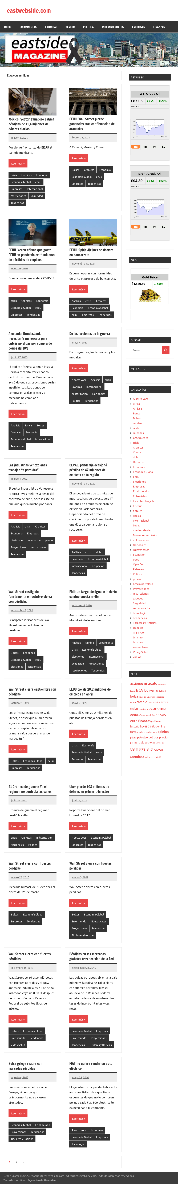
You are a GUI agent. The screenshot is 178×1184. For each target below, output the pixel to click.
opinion (163, 731)
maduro (141, 731)
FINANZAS (159, 27)
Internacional (35, 188)
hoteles (137, 510)
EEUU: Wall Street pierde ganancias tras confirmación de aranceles (92, 124)
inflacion (155, 726)
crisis (14, 175)
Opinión (138, 564)
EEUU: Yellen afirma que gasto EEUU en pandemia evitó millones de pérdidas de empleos (32, 254)
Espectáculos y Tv (144, 501)
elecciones (17, 666)
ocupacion (34, 540)
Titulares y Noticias (83, 935)
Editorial (51, 27)
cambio (89, 642)
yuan (158, 756)
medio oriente (142, 530)
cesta (136, 428)
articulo (150, 683)
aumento (161, 683)
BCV (140, 690)
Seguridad (37, 195)
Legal (136, 525)
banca (132, 690)
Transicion (139, 632)
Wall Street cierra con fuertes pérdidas (30, 866)
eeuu (38, 181)
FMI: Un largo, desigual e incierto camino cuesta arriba (93, 594)
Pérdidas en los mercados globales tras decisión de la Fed (92, 956)
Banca (28, 425)
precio (49, 540)
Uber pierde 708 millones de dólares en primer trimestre (89, 789)
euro (133, 720)
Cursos (137, 452)
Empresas (16, 188)
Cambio (70, 27)
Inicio (7, 27)
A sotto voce (79, 379)
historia (137, 505)
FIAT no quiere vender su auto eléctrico (90, 1066)
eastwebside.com (29, 10)
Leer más (17, 163)
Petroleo (138, 569)
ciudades (138, 432)
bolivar (149, 690)
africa (136, 403)
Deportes (138, 462)
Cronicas (26, 175)
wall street (150, 757)
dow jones (143, 709)
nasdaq (149, 732)
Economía (42, 175)
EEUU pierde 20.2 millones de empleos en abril (90, 692)
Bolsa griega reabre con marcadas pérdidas (25, 1066)
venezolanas (140, 647)
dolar (134, 708)
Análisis (76, 300)
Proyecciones (18, 547)
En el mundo (79, 921)
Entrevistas (140, 496)
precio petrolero (143, 583)
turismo (138, 637)
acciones (136, 683)
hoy (142, 726)
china (150, 702)
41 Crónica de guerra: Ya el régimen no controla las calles (31, 789)
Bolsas (75, 169)
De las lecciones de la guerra (89, 333)
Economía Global (21, 181)
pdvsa (133, 737)
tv (163, 742)
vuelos (137, 656)
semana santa (141, 608)
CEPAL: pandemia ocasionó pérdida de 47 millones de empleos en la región (88, 470)
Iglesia (137, 515)
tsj (159, 742)
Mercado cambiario (144, 535)
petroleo (142, 737)
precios (133, 742)
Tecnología (78, 1144)
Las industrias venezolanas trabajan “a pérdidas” (28, 468)
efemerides (144, 715)
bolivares (161, 690)
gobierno (156, 721)
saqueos (138, 598)
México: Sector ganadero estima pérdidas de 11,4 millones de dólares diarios (31, 124)
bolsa (134, 696)
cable (133, 702)
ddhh (99, 552)
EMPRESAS (138, 27)
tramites (138, 627)
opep (136, 559)
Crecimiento (106, 642)
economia (157, 708)
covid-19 (156, 702)
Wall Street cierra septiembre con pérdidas (32, 692)
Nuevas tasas (99, 921)
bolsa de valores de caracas (151, 696)
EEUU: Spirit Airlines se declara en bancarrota (91, 252)
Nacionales (98, 393)
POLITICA (88, 27)
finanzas (144, 721)
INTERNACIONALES (113, 27)
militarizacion (80, 393)
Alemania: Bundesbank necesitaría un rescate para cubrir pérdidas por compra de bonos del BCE (30, 341)
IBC (147, 726)
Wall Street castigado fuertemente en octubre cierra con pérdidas (30, 596)
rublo (141, 742)
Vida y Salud (18, 1044)
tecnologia (151, 742)
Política (76, 400)
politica (153, 737)
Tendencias (17, 202)
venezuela (141, 749)
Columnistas (28, 27)
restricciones (18, 195)
